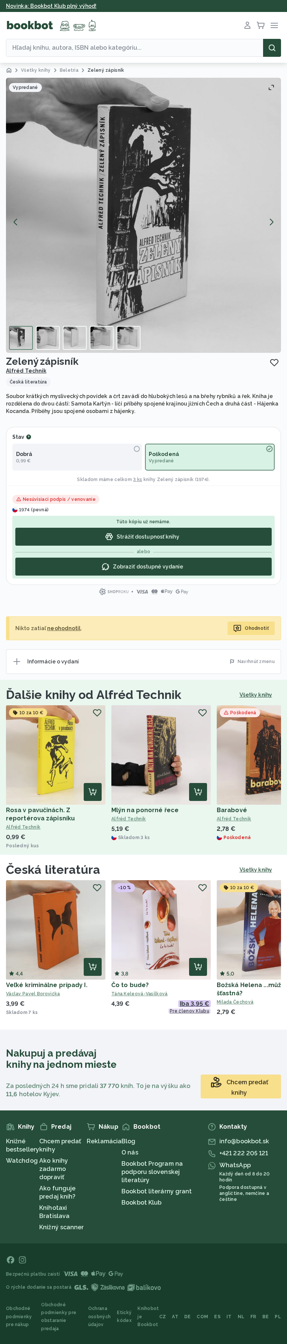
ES (217, 1316)
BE (265, 1316)
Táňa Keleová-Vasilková (139, 993)
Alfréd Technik (26, 371)
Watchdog (22, 1160)
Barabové (232, 810)
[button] (143, 215)
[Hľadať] (272, 48)
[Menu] (274, 25)
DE (187, 1316)
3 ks (137, 479)
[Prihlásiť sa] (247, 25)
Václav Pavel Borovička (33, 993)
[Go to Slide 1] (21, 338)
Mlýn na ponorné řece (145, 810)
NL (241, 1316)
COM (202, 1316)
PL (278, 1316)
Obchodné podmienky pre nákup (19, 1316)
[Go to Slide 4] (102, 338)
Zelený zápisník (175, 479)
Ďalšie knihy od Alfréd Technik (93, 695)
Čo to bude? (130, 985)
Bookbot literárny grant (156, 1191)
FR (253, 1316)
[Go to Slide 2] (48, 338)
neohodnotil (64, 628)
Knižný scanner (61, 1227)
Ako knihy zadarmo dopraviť (53, 1169)
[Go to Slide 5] (129, 338)
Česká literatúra (53, 869)
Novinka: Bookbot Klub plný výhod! (51, 6)
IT (229, 1316)
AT (175, 1316)
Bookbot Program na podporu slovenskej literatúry (152, 1172)
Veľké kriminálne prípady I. (46, 985)
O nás (129, 1152)
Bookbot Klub (141, 1202)
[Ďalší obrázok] (271, 222)
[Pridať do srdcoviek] (274, 362)
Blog (128, 1141)
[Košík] (261, 25)
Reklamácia (104, 1141)
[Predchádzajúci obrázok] (15, 222)
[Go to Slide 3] (75, 338)
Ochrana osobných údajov (99, 1316)
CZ (162, 1316)
